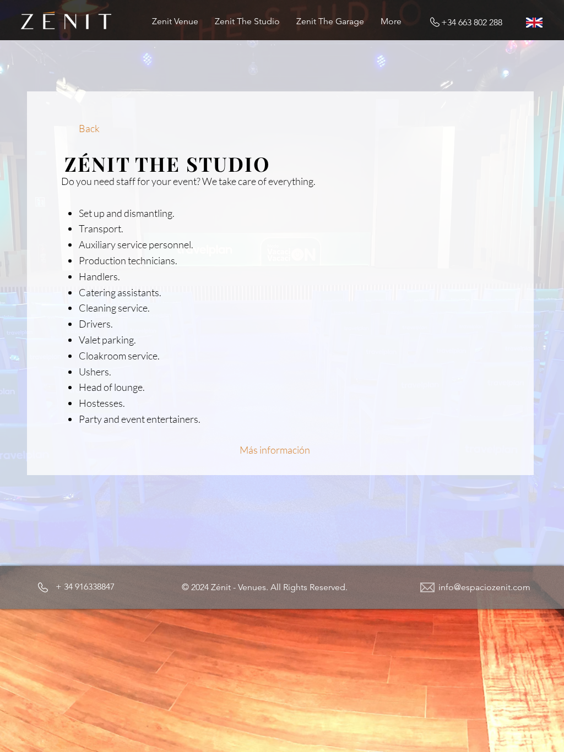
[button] (264, 587)
